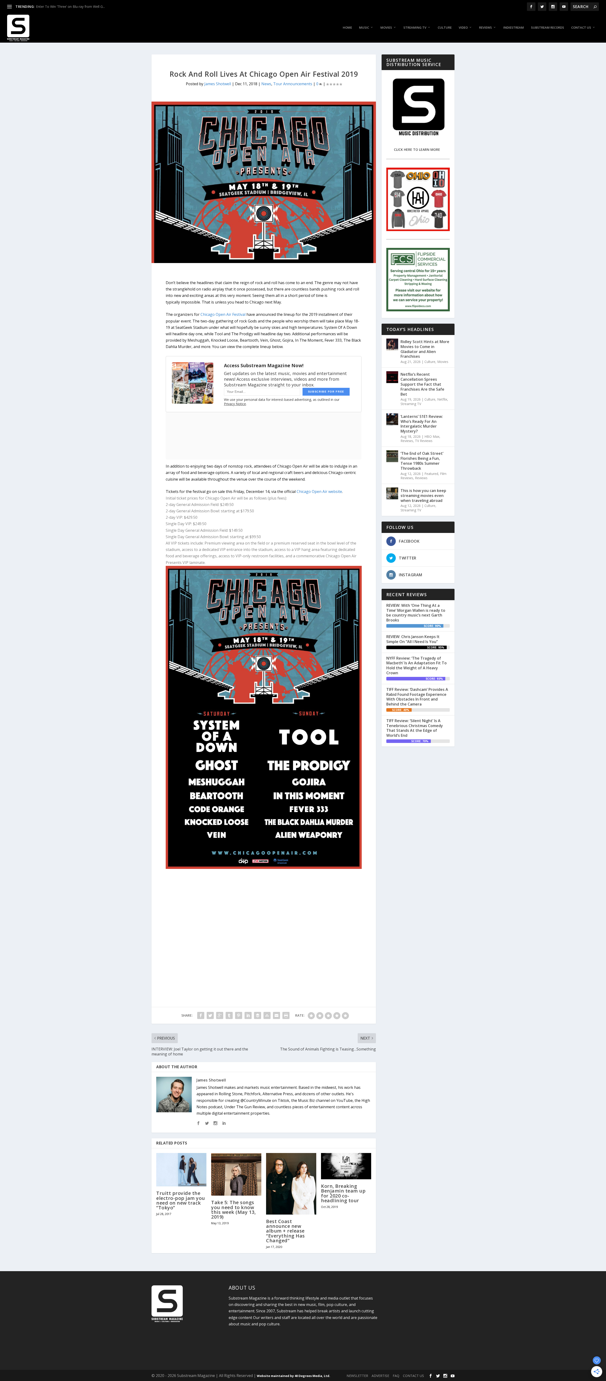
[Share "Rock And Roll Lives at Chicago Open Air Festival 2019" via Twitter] (210, 1015)
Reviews (485, 28)
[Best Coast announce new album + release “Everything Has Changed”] (291, 1184)
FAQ (396, 1375)
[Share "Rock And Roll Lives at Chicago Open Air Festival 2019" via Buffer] (257, 1015)
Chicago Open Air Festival (223, 314)
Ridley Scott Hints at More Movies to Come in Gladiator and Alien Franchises (425, 349)
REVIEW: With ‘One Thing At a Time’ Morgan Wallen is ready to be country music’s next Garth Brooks (415, 613)
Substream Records (547, 28)
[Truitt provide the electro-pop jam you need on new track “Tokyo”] (181, 1169)
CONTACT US (413, 1375)
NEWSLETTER (357, 1375)
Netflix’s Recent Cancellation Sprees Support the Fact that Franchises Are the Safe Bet (422, 384)
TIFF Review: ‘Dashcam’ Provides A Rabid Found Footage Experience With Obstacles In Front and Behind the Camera (417, 697)
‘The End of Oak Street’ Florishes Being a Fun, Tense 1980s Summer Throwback (422, 461)
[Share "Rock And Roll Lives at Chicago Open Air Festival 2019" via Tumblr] (229, 1015)
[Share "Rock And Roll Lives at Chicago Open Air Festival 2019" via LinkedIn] (248, 1015)
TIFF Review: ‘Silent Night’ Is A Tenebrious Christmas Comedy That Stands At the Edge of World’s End (414, 728)
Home (347, 28)
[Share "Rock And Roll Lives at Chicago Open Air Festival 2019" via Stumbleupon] (267, 1015)
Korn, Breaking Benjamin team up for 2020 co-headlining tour (343, 1193)
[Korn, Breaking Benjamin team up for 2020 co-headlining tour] (346, 1166)
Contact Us (581, 28)
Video (463, 28)
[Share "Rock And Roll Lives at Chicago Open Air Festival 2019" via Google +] (219, 1015)
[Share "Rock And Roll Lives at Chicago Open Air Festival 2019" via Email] (276, 1015)
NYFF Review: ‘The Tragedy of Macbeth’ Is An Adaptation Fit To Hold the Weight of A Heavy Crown (416, 665)
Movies (386, 28)
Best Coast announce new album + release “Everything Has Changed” (285, 1231)
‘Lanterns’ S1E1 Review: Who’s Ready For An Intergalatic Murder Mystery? (422, 424)
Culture (445, 28)
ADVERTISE (380, 1375)
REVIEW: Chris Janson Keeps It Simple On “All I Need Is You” (413, 639)
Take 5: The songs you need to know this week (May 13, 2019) (233, 1209)
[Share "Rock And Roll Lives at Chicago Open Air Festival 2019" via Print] (286, 1015)
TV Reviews (423, 440)
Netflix (442, 399)
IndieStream (513, 28)
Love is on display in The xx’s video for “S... (68, 6)
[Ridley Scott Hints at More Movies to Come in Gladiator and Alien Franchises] (392, 344)
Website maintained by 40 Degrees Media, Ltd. (293, 1376)
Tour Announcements (292, 83)
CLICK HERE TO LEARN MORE (417, 149)
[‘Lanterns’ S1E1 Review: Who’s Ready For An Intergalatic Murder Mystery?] (392, 419)
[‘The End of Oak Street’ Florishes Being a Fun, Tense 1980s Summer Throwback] (392, 456)
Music (364, 28)
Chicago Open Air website (319, 491)
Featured (431, 473)
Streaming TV (414, 28)
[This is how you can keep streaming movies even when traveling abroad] (392, 493)
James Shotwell (217, 83)
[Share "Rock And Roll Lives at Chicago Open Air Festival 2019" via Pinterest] (238, 1015)
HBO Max (431, 436)
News (266, 83)
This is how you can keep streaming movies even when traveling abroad (423, 495)
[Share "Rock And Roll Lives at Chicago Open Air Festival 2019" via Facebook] (200, 1015)
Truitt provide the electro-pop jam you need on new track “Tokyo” (180, 1200)
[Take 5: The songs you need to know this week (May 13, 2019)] (236, 1174)
